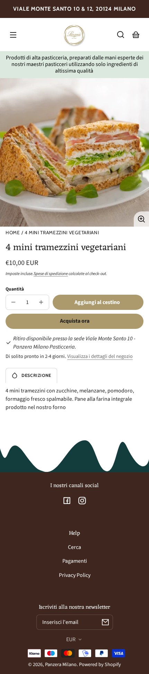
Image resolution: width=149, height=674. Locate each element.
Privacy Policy (74, 575)
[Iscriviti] (105, 622)
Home (13, 232)
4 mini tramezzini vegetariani (62, 232)
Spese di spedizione (51, 273)
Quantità (15, 289)
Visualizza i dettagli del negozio (100, 356)
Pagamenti (74, 561)
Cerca (74, 547)
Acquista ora (74, 321)
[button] (120, 34)
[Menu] (13, 34)
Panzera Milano (61, 664)
